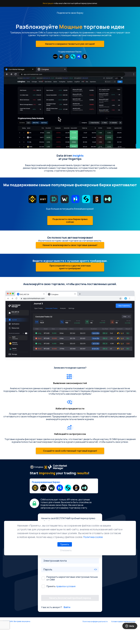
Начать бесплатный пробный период (70, 597)
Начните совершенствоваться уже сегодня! (70, 43)
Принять (64, 544)
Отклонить (66, 550)
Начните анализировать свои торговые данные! (70, 245)
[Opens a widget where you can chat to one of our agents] (129, 626)
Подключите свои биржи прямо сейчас (70, 220)
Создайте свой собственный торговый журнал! (70, 450)
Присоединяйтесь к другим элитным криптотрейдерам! (70, 267)
